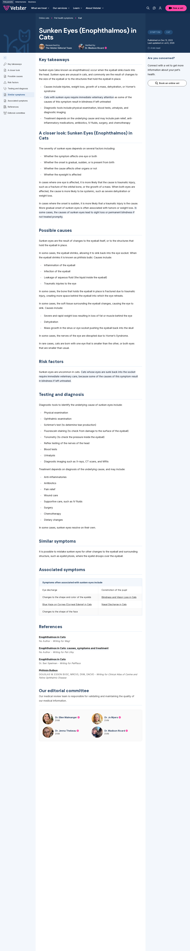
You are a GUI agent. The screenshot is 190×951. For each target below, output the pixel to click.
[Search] (148, 8)
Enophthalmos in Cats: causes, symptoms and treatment (73, 648)
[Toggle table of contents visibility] (5, 57)
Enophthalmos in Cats (52, 637)
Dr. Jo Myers (111, 717)
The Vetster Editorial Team (59, 48)
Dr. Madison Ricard (94, 48)
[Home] (15, 8)
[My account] (160, 8)
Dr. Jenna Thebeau (65, 730)
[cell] (120, 597)
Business (32, 2)
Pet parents (8, 2)
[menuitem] (40, 8)
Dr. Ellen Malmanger (66, 717)
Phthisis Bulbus (48, 670)
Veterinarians (20, 2)
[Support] (154, 8)
